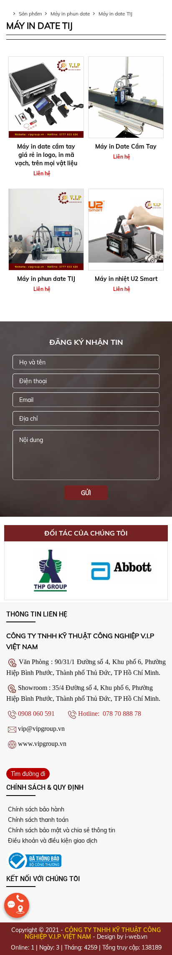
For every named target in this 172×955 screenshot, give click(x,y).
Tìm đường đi (28, 774)
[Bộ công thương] (33, 860)
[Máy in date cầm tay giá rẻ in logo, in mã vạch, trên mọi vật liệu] (46, 97)
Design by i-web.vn (122, 936)
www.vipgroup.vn (42, 743)
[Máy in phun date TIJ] (46, 229)
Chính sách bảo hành (35, 809)
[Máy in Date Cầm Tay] (126, 97)
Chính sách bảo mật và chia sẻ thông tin (60, 830)
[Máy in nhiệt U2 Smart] (126, 229)
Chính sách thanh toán (37, 820)
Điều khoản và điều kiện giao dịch (51, 840)
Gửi (86, 493)
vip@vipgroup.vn (41, 728)
